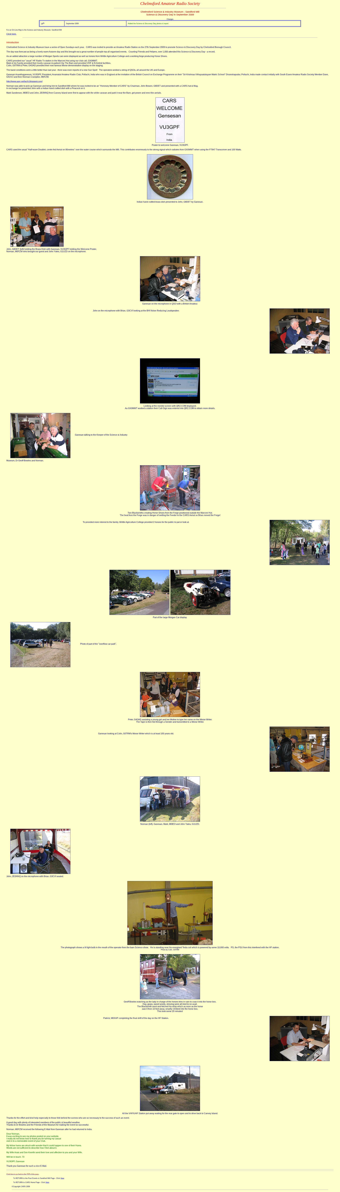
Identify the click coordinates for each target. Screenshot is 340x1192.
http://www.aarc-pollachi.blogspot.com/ (24, 81)
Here (62, 1178)
